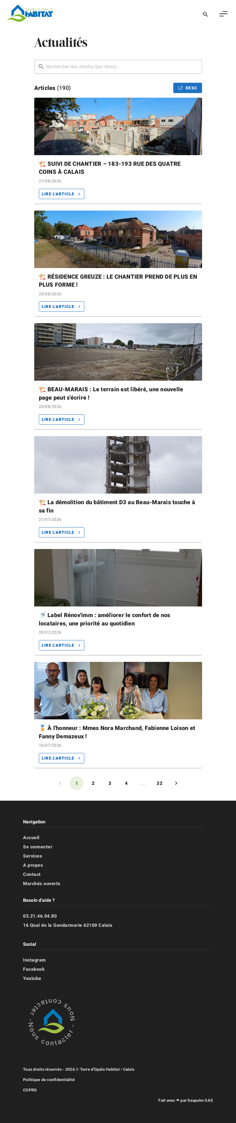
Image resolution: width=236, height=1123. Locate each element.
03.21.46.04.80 (40, 916)
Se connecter (37, 847)
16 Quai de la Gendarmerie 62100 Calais (67, 925)
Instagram (34, 960)
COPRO (30, 1090)
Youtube (32, 978)
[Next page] (176, 783)
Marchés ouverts (41, 883)
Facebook (34, 969)
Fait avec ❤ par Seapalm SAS (185, 1100)
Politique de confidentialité (49, 1079)
